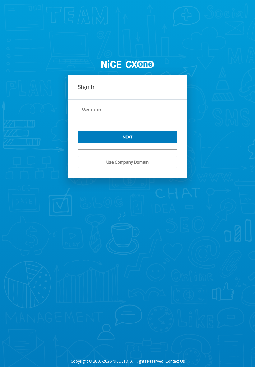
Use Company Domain (127, 162)
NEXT (127, 137)
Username (92, 109)
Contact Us (175, 361)
